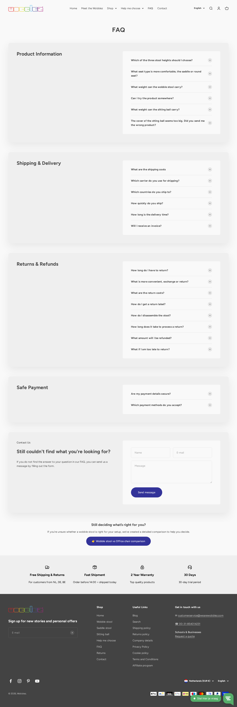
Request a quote (185, 636)
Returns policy (141, 634)
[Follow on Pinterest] (28, 681)
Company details (143, 640)
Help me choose (130, 8)
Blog (135, 615)
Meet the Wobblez (92, 8)
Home (73, 8)
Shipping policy (142, 628)
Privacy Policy (141, 646)
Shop (110, 8)
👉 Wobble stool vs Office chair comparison (118, 541)
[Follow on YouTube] (37, 681)
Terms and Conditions (145, 659)
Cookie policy (141, 653)
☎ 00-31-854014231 (187, 623)
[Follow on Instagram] (19, 681)
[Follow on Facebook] (10, 681)
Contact (162, 8)
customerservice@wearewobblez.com (200, 615)
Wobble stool (104, 621)
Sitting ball (103, 634)
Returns (101, 653)
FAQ (150, 8)
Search (137, 621)
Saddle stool (104, 628)
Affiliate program (143, 665)
